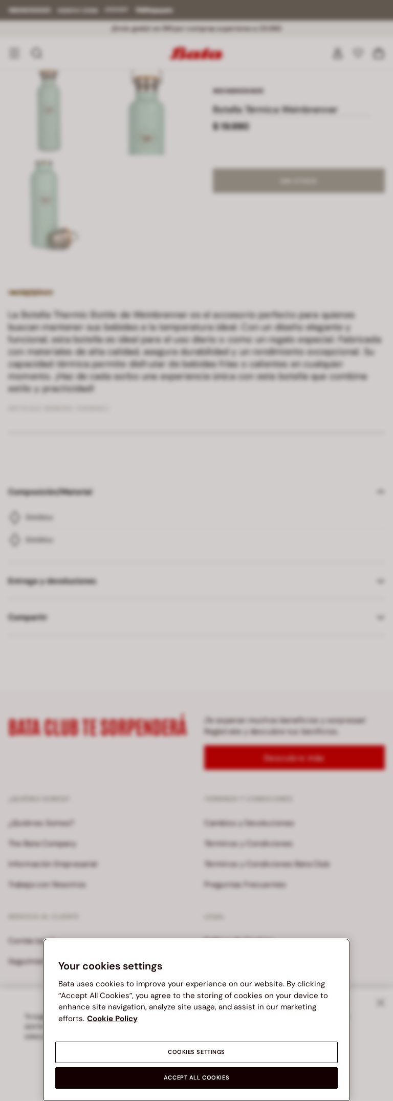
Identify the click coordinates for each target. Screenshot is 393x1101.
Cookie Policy (112, 1018)
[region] (196, 1019)
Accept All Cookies (196, 1078)
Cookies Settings (196, 1052)
